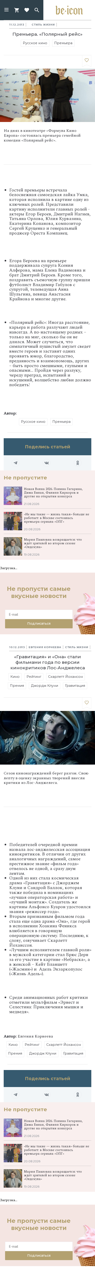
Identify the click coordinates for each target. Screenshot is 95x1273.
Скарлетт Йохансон (65, 677)
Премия (17, 686)
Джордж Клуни (44, 686)
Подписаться (38, 623)
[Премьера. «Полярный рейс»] (86, 61)
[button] (6, 10)
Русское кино (35, 43)
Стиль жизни (43, 24)
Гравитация (75, 686)
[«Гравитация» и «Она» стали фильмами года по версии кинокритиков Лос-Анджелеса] (86, 703)
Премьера (63, 43)
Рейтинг (34, 677)
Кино (15, 677)
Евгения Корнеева (45, 647)
